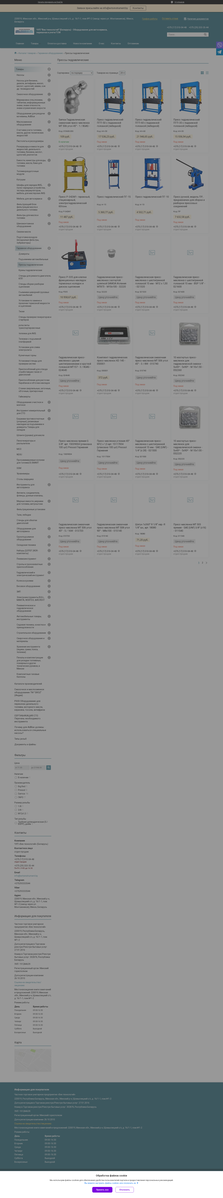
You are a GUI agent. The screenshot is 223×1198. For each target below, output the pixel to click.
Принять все (102, 1190)
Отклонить (124, 1190)
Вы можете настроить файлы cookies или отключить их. (110, 1183)
